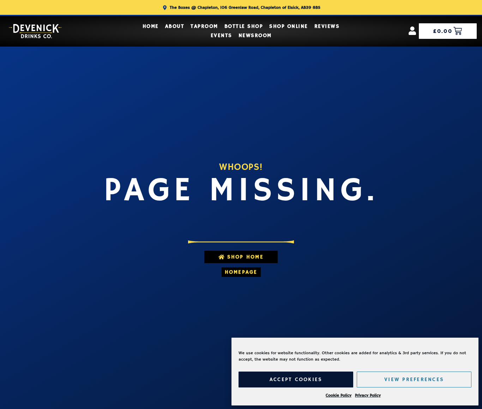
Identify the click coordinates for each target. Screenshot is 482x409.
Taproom (204, 26)
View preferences (414, 379)
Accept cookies (296, 379)
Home (151, 26)
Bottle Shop (243, 26)
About (175, 26)
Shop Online (288, 26)
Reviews (327, 26)
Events (221, 35)
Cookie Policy (338, 395)
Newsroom (255, 35)
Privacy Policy (368, 395)
